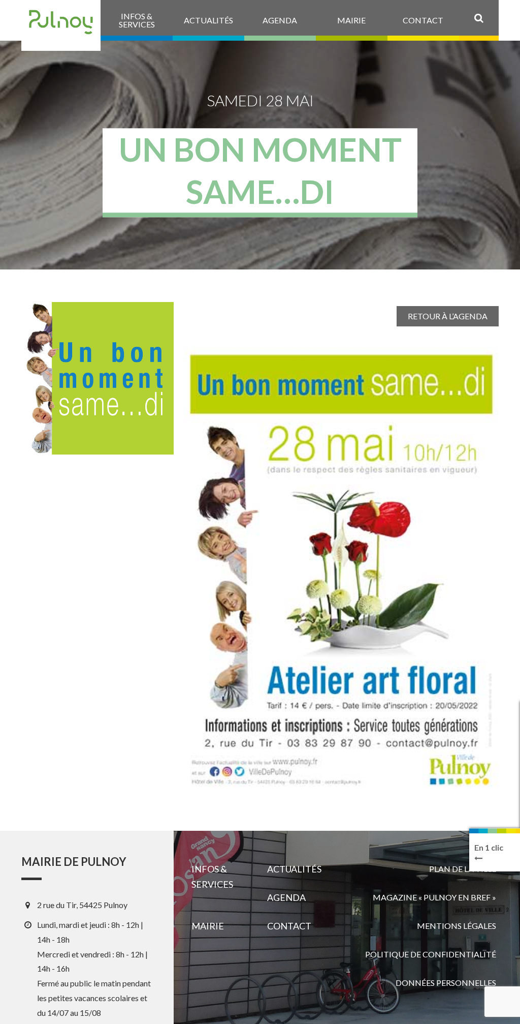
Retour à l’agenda (448, 316)
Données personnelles (446, 982)
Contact (289, 925)
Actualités (294, 869)
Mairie (207, 925)
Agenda (286, 897)
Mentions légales (456, 925)
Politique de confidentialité (430, 954)
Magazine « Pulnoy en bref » (434, 897)
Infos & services (212, 876)
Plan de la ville (462, 869)
